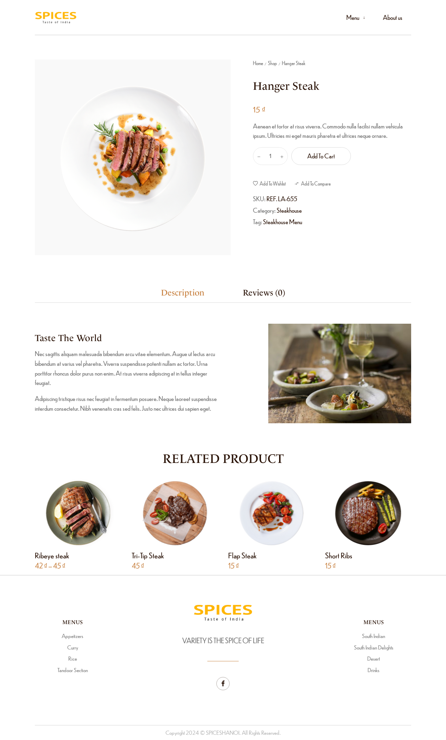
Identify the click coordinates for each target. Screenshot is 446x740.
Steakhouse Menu (282, 222)
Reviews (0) (264, 293)
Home (258, 63)
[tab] (183, 293)
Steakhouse (289, 210)
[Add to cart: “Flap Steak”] (264, 512)
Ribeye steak (52, 555)
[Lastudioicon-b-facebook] (223, 683)
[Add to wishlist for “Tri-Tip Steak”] (182, 512)
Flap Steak (242, 555)
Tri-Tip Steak (148, 555)
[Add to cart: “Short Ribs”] (360, 512)
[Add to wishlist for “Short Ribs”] (375, 512)
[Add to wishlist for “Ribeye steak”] (85, 512)
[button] (269, 183)
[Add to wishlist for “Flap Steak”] (279, 512)
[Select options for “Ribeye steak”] (70, 512)
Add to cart (321, 156)
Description (183, 293)
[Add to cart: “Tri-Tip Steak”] (167, 512)
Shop (272, 63)
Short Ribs (338, 555)
